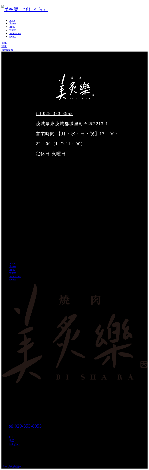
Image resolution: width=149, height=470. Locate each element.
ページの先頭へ (11, 466)
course (12, 30)
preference (15, 33)
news (12, 20)
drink (12, 26)
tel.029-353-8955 (54, 113)
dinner (12, 23)
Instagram (7, 49)
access (12, 36)
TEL (4, 42)
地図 (4, 46)
